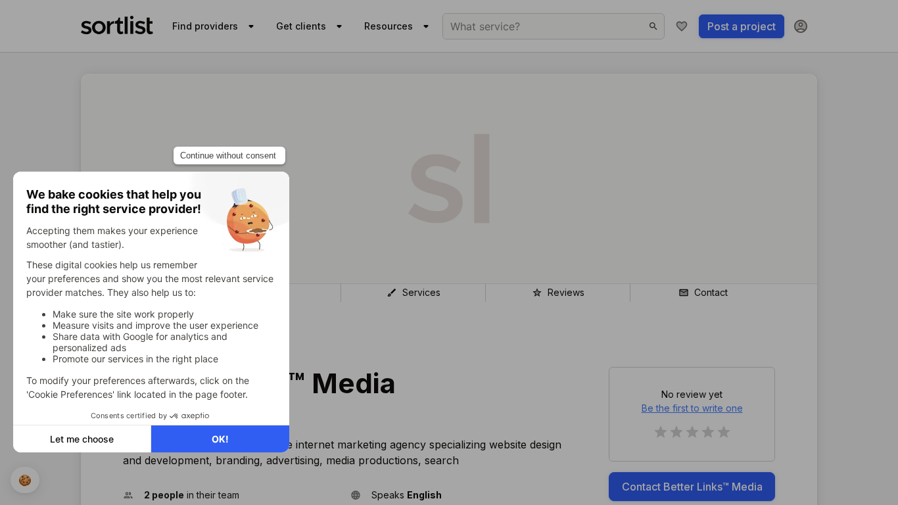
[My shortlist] (681, 26)
